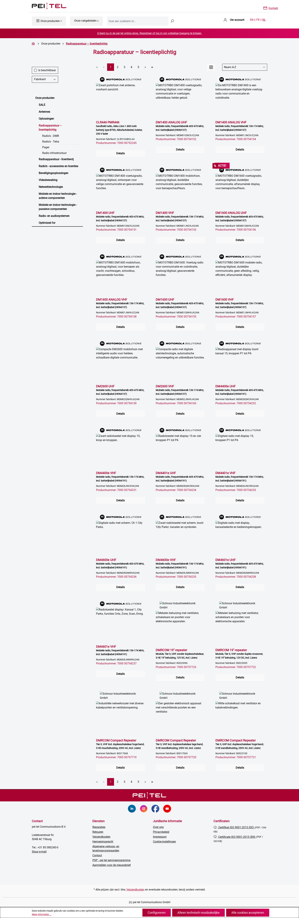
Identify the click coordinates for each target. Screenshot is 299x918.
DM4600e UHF (120, 563)
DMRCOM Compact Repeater (120, 744)
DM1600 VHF (239, 303)
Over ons (158, 827)
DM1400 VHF (180, 216)
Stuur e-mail (39, 851)
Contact (97, 855)
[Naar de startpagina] (46, 6)
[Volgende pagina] (145, 67)
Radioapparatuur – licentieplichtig (50, 127)
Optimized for (47, 222)
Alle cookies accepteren (247, 912)
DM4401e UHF (180, 476)
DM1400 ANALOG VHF (239, 125)
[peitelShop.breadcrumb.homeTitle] (34, 43)
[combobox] (137, 21)
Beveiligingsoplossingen (53, 173)
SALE (42, 104)
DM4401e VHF (239, 476)
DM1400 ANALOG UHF (180, 125)
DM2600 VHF (180, 389)
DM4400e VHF (120, 476)
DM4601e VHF (120, 650)
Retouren (97, 832)
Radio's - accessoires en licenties (58, 166)
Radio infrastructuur (54, 153)
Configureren (157, 912)
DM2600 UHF (120, 389)
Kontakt (273, 8)
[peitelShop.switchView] (211, 67)
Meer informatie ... (41, 914)
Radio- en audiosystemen (54, 215)
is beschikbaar (47, 70)
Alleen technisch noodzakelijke (198, 912)
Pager (45, 147)
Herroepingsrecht (102, 841)
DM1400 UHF (120, 216)
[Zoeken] (172, 21)
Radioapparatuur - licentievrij (56, 159)
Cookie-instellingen (164, 841)
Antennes (44, 111)
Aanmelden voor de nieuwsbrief (111, 865)
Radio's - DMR (50, 136)
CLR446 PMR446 (119, 127)
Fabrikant (40, 79)
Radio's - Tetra (50, 141)
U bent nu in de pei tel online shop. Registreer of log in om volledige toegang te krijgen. (149, 33)
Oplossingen (46, 118)
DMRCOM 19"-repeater (180, 653)
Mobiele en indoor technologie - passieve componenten (58, 207)
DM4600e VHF (180, 563)
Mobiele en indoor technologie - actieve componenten (58, 196)
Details (120, 153)
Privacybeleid (161, 832)
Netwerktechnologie (51, 186)
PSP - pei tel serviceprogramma (111, 860)
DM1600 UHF (180, 303)
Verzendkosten (101, 836)
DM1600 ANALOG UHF (239, 216)
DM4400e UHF (239, 389)
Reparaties (98, 827)
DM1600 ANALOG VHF (120, 303)
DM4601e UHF (239, 563)
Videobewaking (48, 180)
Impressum (160, 836)
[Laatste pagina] (152, 67)
